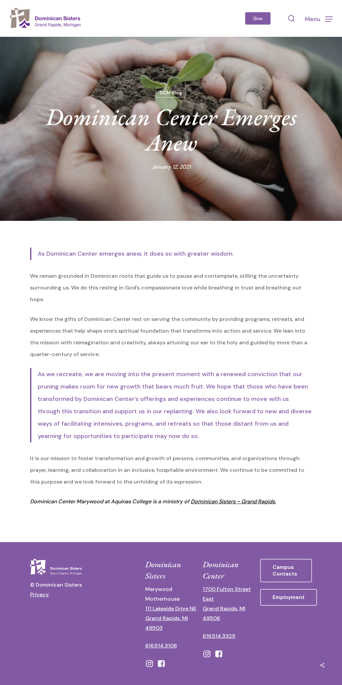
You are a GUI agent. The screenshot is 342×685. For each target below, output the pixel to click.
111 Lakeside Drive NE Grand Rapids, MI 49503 (170, 618)
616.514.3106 (161, 645)
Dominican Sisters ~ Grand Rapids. (233, 501)
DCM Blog (171, 93)
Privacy (39, 594)
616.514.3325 (219, 635)
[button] (319, 18)
